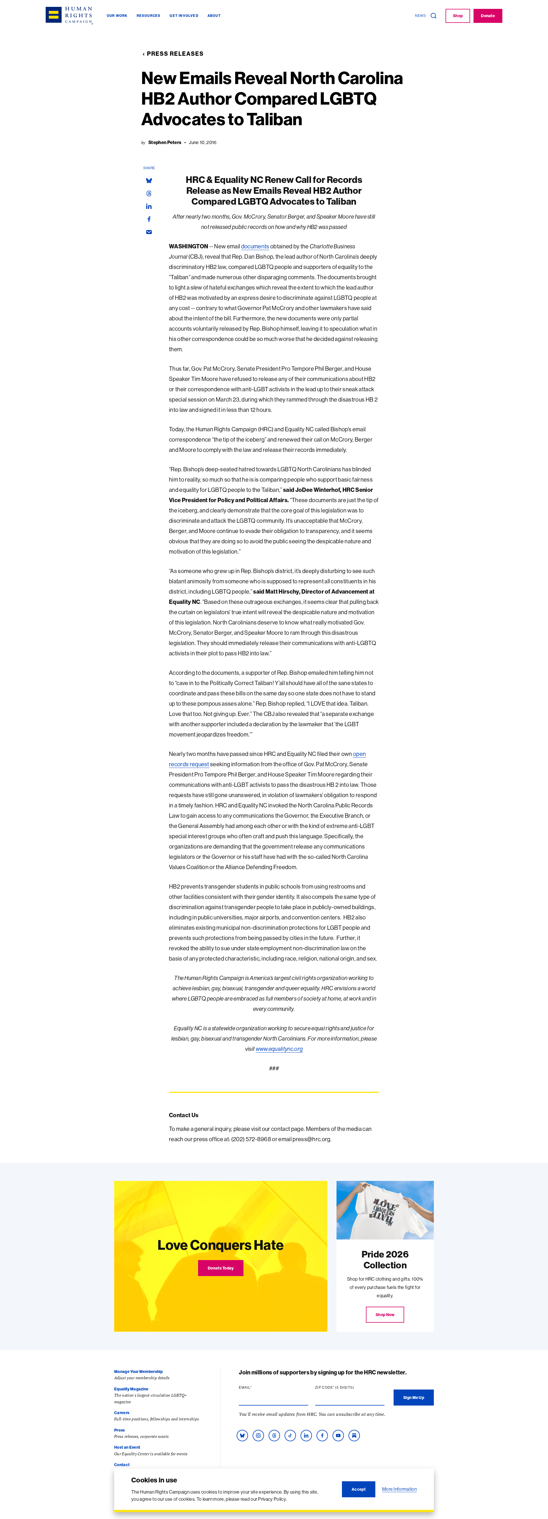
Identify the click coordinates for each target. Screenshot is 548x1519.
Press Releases (175, 53)
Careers (121, 1412)
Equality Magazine (131, 1389)
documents (255, 246)
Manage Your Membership (138, 1371)
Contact (122, 1464)
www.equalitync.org (279, 1048)
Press (119, 1430)
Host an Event (127, 1447)
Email (256, 1388)
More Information (399, 1489)
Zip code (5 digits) (345, 1388)
